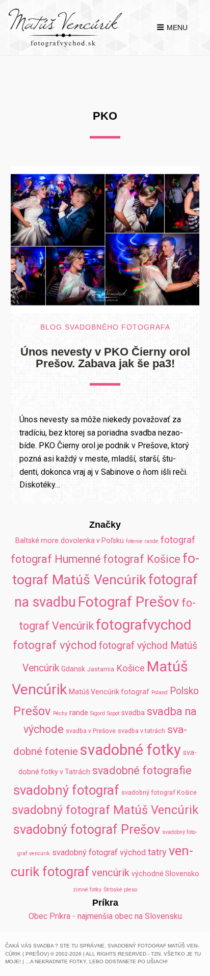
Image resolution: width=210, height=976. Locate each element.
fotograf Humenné (56, 559)
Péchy (60, 713)
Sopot (113, 713)
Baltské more (37, 540)
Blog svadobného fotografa (105, 327)
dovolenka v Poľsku (92, 540)
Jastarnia (100, 669)
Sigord (97, 713)
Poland (159, 692)
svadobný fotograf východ (99, 852)
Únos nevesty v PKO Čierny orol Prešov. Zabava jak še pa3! (105, 357)
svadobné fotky (130, 749)
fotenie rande (142, 541)
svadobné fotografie (142, 770)
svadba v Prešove (91, 731)
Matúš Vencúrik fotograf (109, 692)
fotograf (178, 539)
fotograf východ (55, 645)
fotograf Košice (141, 559)
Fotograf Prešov (128, 601)
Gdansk (73, 669)
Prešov (32, 711)
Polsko (184, 691)
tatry (157, 852)
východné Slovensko (165, 874)
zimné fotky (87, 889)
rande (78, 712)
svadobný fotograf (66, 790)
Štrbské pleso (120, 889)
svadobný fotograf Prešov (86, 829)
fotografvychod (143, 624)
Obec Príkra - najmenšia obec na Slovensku (105, 916)
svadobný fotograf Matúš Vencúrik (105, 810)
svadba (133, 713)
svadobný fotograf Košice (159, 792)
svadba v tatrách (141, 731)
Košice (130, 668)
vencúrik (110, 872)
